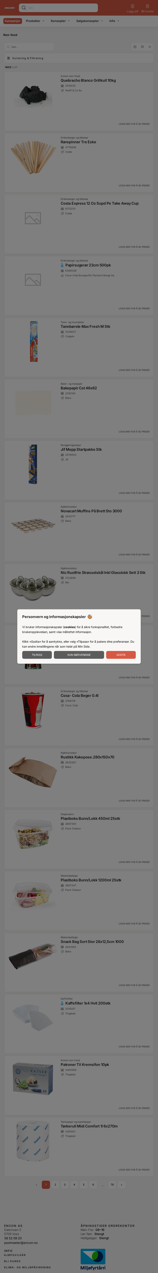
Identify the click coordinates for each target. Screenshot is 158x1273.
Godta (120, 654)
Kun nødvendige (79, 654)
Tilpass (37, 654)
